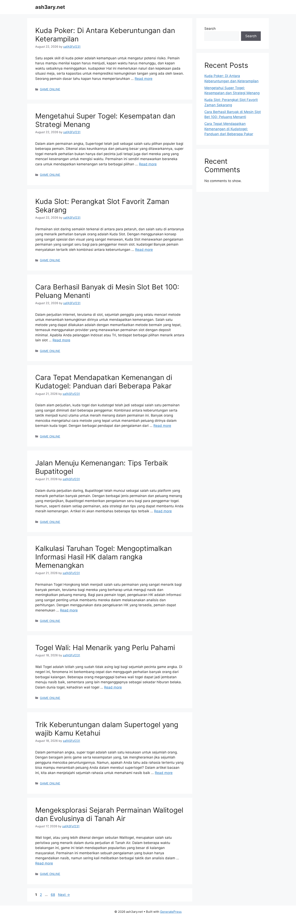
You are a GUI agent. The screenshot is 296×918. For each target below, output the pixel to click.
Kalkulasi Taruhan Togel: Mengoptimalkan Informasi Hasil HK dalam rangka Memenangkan (103, 556)
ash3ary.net (50, 7)
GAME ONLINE (50, 89)
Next (64, 895)
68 (53, 895)
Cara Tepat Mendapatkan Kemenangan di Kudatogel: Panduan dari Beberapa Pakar (103, 381)
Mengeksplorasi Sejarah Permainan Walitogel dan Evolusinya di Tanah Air (109, 814)
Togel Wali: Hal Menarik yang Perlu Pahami (105, 647)
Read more (143, 79)
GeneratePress (171, 912)
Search (210, 29)
